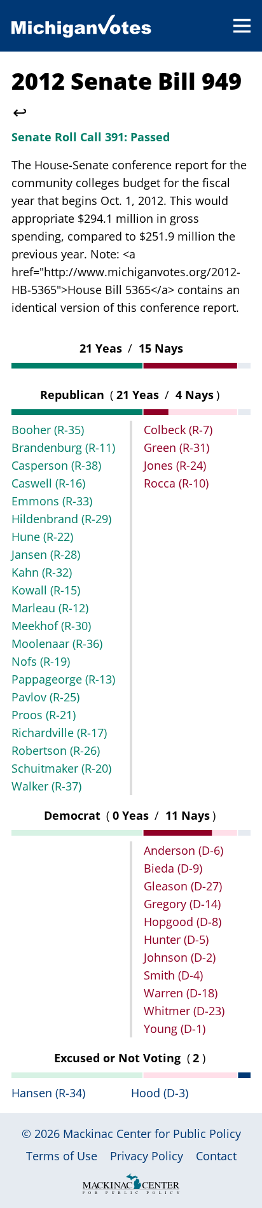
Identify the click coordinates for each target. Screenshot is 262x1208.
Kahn (41, 572)
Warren (180, 993)
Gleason (183, 886)
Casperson (56, 465)
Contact (216, 1155)
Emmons (51, 501)
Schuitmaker (61, 768)
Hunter (176, 939)
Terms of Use (61, 1155)
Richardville (59, 732)
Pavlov (45, 697)
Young (174, 1028)
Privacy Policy (146, 1155)
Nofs (40, 661)
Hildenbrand (61, 518)
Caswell (48, 483)
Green (176, 447)
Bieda (173, 868)
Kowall (45, 590)
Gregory (182, 903)
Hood (159, 1092)
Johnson (180, 957)
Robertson (55, 750)
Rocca (176, 483)
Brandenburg (63, 447)
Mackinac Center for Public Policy (152, 1133)
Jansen (45, 554)
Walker (46, 786)
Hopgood (182, 921)
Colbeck (178, 429)
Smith (173, 975)
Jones (175, 465)
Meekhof (51, 625)
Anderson (183, 850)
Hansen (48, 1092)
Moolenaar (56, 643)
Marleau (49, 607)
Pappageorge (63, 679)
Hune (42, 536)
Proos (43, 714)
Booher (47, 429)
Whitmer (184, 1010)
